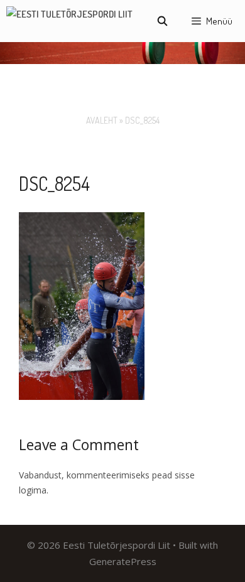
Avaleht (101, 120)
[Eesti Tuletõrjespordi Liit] (69, 21)
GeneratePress (122, 561)
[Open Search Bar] (161, 21)
